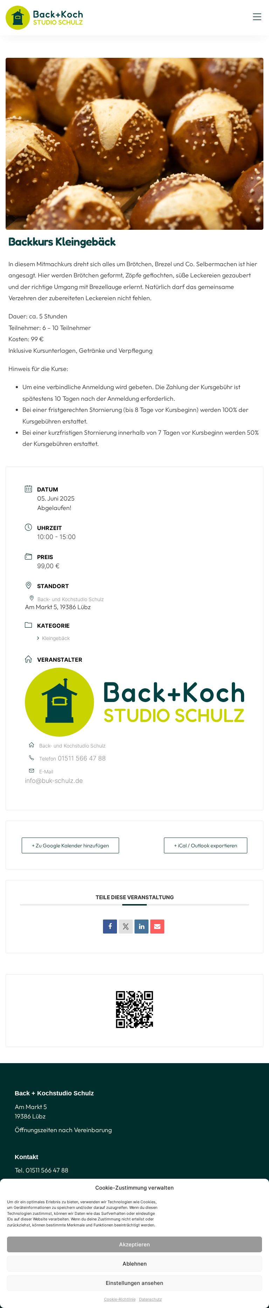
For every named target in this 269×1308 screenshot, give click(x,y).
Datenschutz (150, 1299)
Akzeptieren (134, 1244)
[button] (257, 17)
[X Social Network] (126, 927)
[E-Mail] (157, 927)
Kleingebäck (56, 638)
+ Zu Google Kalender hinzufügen (70, 845)
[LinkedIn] (141, 927)
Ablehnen (135, 1263)
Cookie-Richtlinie (120, 1299)
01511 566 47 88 (82, 758)
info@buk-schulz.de (54, 780)
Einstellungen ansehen (134, 1283)
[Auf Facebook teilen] (110, 927)
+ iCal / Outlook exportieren (205, 845)
